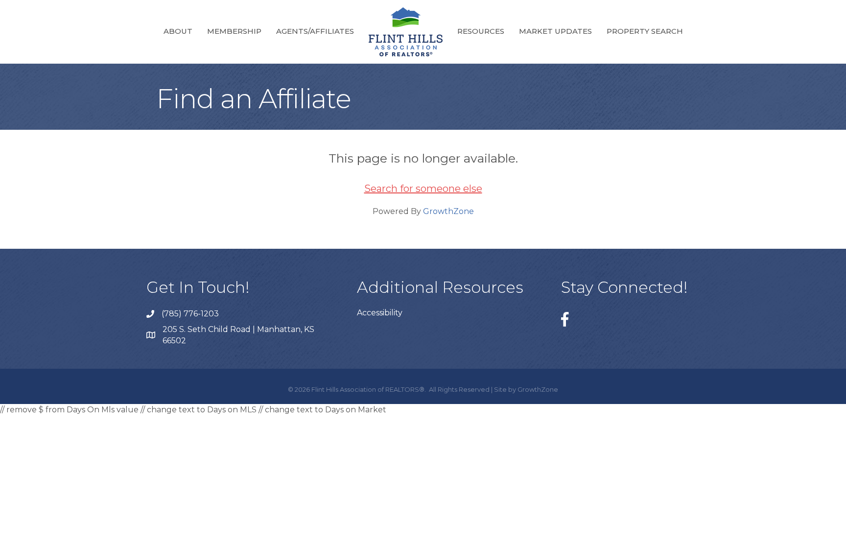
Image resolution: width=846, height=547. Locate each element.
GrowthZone (448, 211)
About (178, 31)
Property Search (645, 31)
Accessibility (379, 312)
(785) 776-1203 (190, 313)
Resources (480, 31)
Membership (234, 31)
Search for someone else (423, 188)
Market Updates (555, 31)
